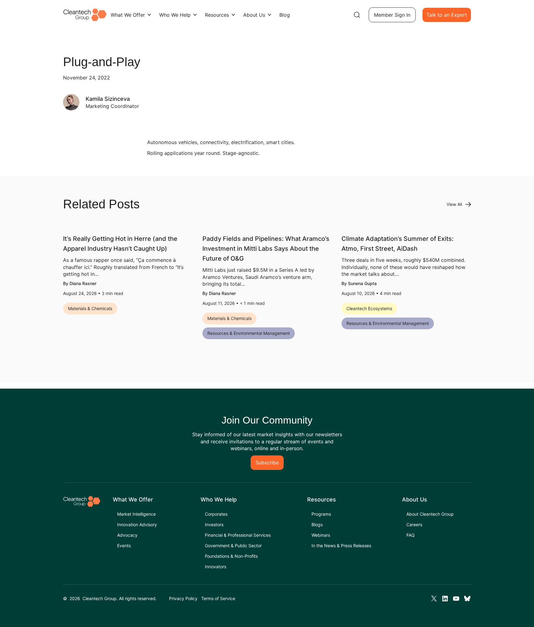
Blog (284, 15)
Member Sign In (392, 15)
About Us (254, 15)
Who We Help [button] (175, 15)
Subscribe (267, 462)
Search (357, 15)
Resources (217, 15)
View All (454, 204)
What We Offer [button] (128, 15)
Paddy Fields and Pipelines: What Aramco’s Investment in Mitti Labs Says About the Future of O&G (265, 248)
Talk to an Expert (446, 15)
